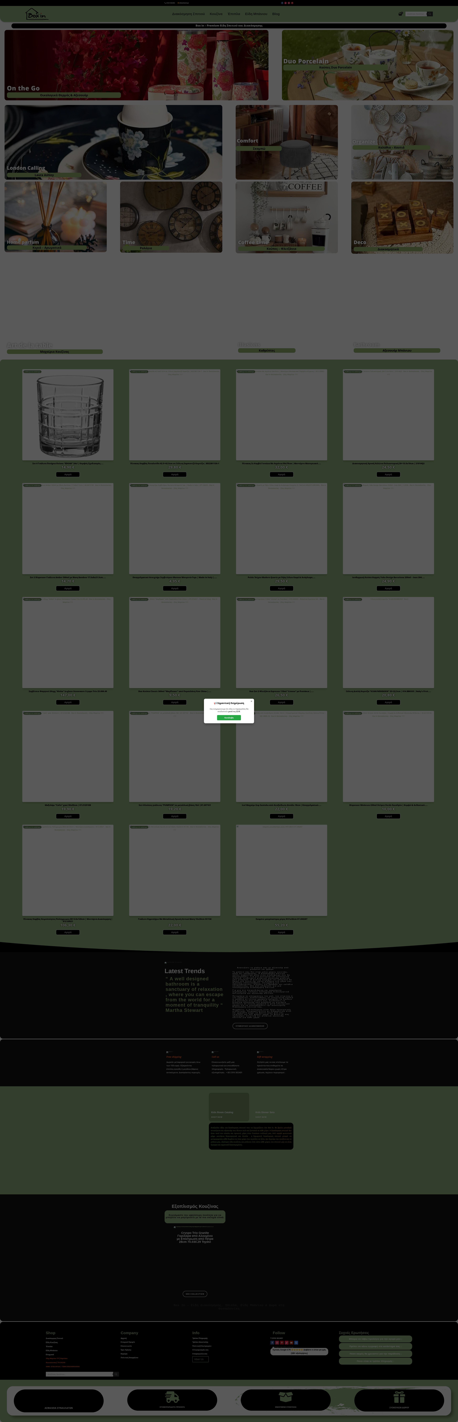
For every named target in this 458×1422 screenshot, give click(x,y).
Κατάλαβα (229, 717)
